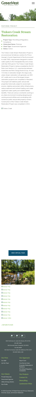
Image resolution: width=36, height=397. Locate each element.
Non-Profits (4, 384)
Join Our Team (5, 363)
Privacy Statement (28, 391)
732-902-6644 (18, 347)
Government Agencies (7, 379)
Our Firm (4, 358)
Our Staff (3, 360)
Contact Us (23, 377)
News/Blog (23, 380)
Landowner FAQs (25, 384)
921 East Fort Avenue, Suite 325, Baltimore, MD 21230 (18, 349)
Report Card (22, 360)
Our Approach (24, 358)
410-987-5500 (18, 343)
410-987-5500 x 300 (18, 352)
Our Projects (23, 374)
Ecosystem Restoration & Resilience (26, 366)
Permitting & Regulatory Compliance (25, 370)
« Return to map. (7, 325)
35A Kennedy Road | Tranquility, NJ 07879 (18, 345)
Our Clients (5, 374)
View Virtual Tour (18, 253)
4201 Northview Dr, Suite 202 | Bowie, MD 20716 (18, 341)
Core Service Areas (24, 363)
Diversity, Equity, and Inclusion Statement (12, 392)
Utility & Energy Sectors (7, 382)
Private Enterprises (6, 377)
